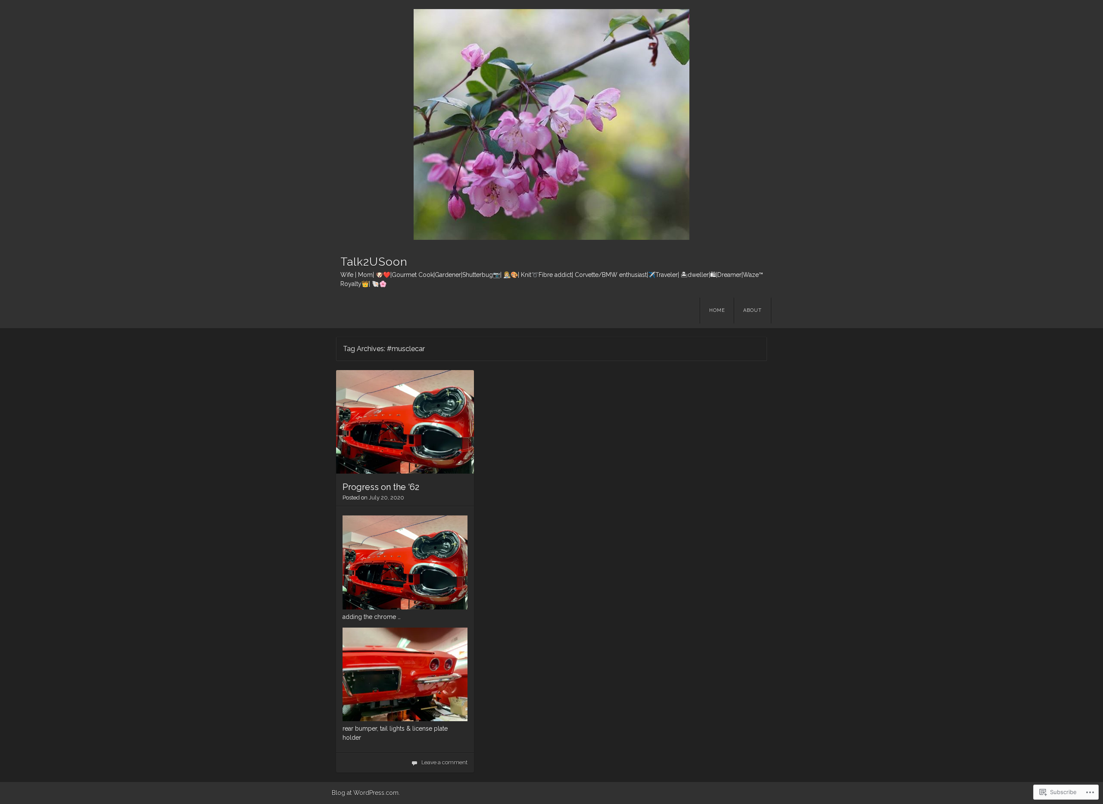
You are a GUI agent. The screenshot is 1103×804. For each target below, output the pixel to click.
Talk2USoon (374, 261)
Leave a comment (444, 762)
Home (717, 310)
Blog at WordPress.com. (366, 792)
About (752, 310)
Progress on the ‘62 (381, 487)
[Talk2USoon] (551, 124)
